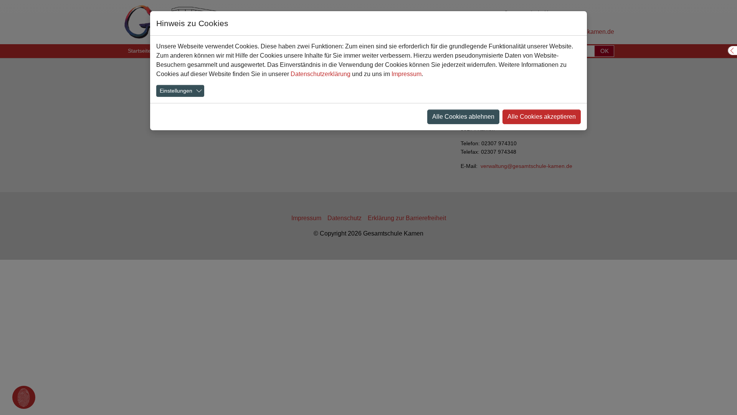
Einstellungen (176, 91)
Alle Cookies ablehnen (463, 116)
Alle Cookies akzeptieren (541, 116)
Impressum (406, 74)
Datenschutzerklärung (320, 74)
